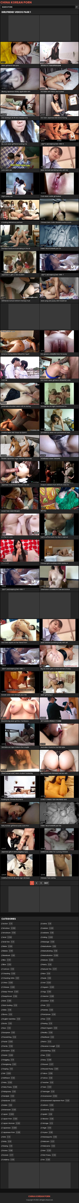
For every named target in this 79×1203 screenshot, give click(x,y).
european (9, 1032)
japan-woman (11, 1123)
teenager (48, 1091)
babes (8, 951)
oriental (48, 996)
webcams (48, 1146)
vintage (47, 1123)
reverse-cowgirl (50, 1046)
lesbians (47, 933)
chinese (8, 987)
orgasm (48, 987)
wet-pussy (49, 1155)
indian (7, 1105)
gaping (8, 1069)
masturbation (50, 955)
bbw (7, 964)
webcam (48, 1141)
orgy (46, 992)
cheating (9, 973)
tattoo (47, 1078)
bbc (7, 960)
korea (7, 1150)
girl (7, 1073)
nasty (46, 964)
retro (46, 1041)
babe (7, 946)
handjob (8, 1096)
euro (6, 1028)
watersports (49, 1137)
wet (46, 1150)
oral (46, 982)
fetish (8, 1055)
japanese (9, 1128)
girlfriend (9, 1078)
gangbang (9, 1064)
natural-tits (49, 969)
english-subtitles (11, 1019)
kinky (7, 1141)
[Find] (76, 7)
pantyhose (48, 1014)
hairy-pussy (10, 1087)
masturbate (49, 946)
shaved (47, 1064)
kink (6, 1137)
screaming (48, 1051)
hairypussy (9, 1091)
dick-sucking (10, 1005)
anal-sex (8, 942)
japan (8, 1114)
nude (46, 978)
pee (46, 1019)
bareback (9, 955)
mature (47, 960)
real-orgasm (49, 1028)
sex (46, 1055)
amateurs (9, 933)
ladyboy (8, 1159)
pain (45, 1005)
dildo (7, 1010)
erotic (7, 1023)
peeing (47, 1023)
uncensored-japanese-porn (55, 1100)
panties (47, 1010)
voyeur (47, 1132)
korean (8, 1155)
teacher (47, 1082)
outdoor (48, 1001)
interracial (9, 1110)
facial (7, 1041)
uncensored (49, 1096)
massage (48, 942)
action (7, 924)
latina (46, 924)
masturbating (49, 951)
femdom (8, 1051)
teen (46, 1087)
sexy (46, 1060)
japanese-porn (11, 1132)
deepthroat (10, 996)
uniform (47, 1105)
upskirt (47, 1114)
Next (46, 883)
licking (47, 937)
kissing (7, 1146)
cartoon (8, 969)
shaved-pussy (50, 1069)
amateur (9, 928)
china (8, 982)
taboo (47, 1073)
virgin (46, 1128)
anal (7, 937)
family (8, 1046)
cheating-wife (11, 978)
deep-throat (10, 992)
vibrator (47, 1119)
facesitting (9, 1037)
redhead (48, 1037)
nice (46, 973)
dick (7, 1001)
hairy (7, 1082)
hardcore (9, 1100)
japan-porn (10, 1119)
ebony (7, 1014)
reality (47, 1032)
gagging (8, 1060)
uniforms (48, 1110)
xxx (46, 1159)
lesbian (47, 928)
